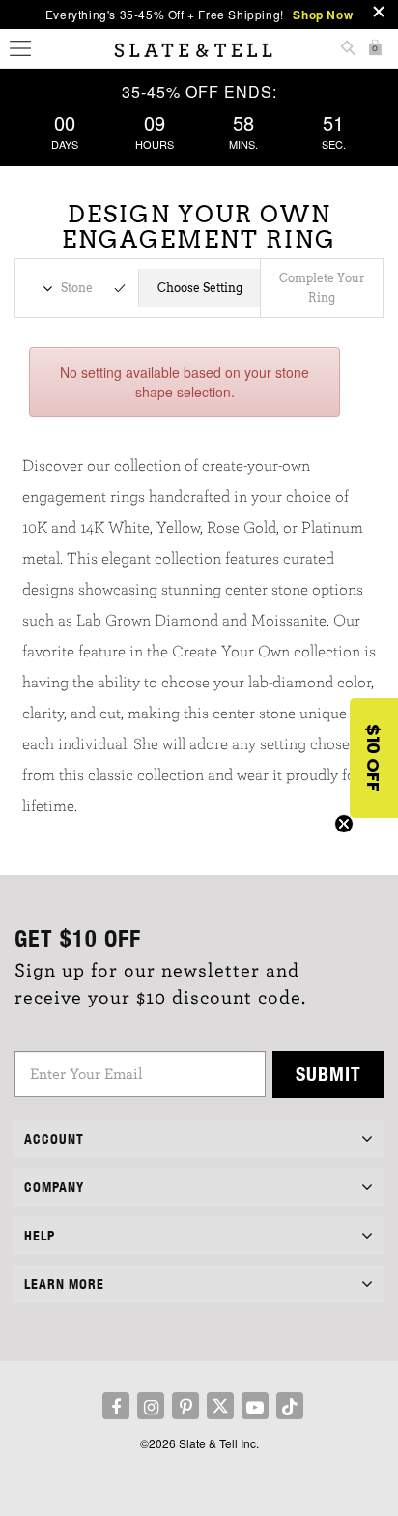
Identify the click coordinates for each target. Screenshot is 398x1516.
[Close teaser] (344, 823)
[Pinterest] (185, 1405)
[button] (374, 758)
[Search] (347, 50)
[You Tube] (255, 1405)
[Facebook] (115, 1405)
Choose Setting (199, 287)
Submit (328, 1074)
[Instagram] (150, 1405)
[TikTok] (289, 1405)
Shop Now (323, 14)
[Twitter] (220, 1405)
